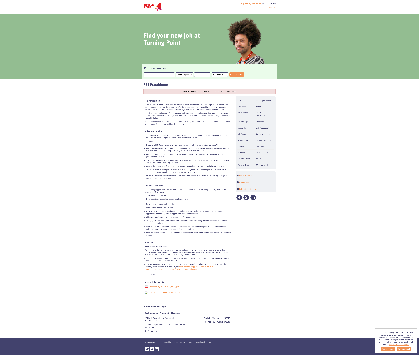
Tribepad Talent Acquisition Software (186, 342)
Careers (264, 7)
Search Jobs (234, 74)
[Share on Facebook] (239, 197)
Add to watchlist (245, 175)
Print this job (244, 182)
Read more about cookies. (399, 345)
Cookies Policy (206, 342)
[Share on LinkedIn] (253, 197)
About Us (272, 7)
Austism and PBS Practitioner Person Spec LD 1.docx (169, 292)
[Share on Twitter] (246, 197)
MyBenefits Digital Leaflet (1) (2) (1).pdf (164, 286)
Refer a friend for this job (248, 189)
